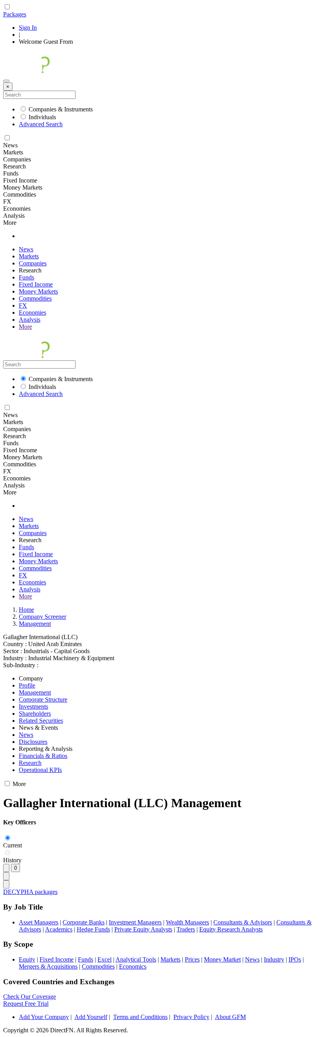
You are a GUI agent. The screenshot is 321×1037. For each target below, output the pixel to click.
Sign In (28, 27)
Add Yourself (90, 1017)
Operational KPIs (40, 770)
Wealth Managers (187, 922)
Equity (27, 959)
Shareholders (35, 713)
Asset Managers (38, 922)
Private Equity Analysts (143, 929)
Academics (58, 929)
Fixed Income (36, 284)
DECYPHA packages (30, 891)
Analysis (29, 319)
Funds (26, 277)
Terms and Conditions (140, 1017)
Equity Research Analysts (231, 929)
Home (26, 609)
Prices (192, 959)
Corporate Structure (43, 699)
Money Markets (38, 291)
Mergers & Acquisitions (48, 966)
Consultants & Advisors (242, 922)
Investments (33, 706)
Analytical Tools (135, 959)
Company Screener (42, 616)
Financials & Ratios (43, 755)
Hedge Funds (93, 929)
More (25, 326)
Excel (104, 959)
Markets (29, 256)
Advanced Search (41, 124)
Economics (132, 966)
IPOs (295, 959)
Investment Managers (135, 922)
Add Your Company (44, 1017)
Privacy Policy (191, 1017)
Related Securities (41, 720)
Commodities (35, 298)
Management (35, 623)
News (26, 249)
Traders (186, 929)
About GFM (230, 1017)
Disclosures (33, 741)
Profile (27, 685)
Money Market (222, 959)
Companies (33, 263)
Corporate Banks (84, 922)
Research (30, 762)
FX (23, 305)
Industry (274, 959)
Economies (32, 312)
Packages (14, 14)
